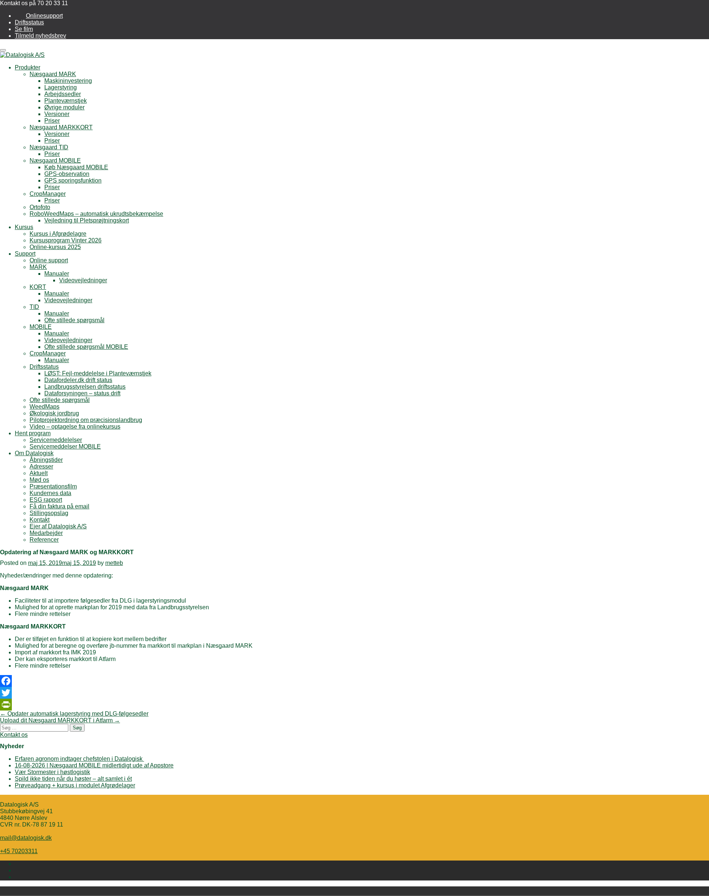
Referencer (44, 539)
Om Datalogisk (34, 453)
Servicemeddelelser (56, 440)
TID (34, 307)
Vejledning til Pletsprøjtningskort (86, 220)
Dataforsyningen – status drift (82, 393)
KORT (38, 287)
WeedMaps (44, 406)
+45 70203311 (19, 851)
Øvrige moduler (64, 107)
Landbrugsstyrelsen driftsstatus (85, 387)
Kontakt (39, 520)
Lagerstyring (60, 87)
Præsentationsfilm (53, 486)
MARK (38, 267)
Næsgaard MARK (53, 74)
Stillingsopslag (49, 513)
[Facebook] (354, 681)
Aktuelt (39, 473)
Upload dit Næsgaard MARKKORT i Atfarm (60, 720)
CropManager (48, 194)
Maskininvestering (68, 81)
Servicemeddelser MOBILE (65, 446)
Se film (24, 29)
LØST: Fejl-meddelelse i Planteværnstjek (97, 373)
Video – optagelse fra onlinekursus (75, 426)
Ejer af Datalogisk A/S (58, 526)
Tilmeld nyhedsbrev (40, 36)
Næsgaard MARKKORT (61, 127)
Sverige (202, 890)
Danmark (181, 890)
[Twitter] (354, 693)
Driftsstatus (29, 22)
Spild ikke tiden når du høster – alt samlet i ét (73, 779)
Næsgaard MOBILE (55, 160)
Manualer (56, 273)
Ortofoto (40, 207)
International (212, 890)
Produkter (27, 67)
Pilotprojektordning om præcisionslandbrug (86, 420)
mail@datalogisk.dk (26, 838)
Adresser (41, 466)
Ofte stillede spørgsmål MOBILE (86, 347)
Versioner (56, 114)
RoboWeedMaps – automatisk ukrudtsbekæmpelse (96, 214)
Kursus (24, 227)
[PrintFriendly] (354, 705)
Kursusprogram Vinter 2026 (66, 240)
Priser (52, 120)
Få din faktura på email (59, 506)
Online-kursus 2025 (55, 247)
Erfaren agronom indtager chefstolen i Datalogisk (79, 759)
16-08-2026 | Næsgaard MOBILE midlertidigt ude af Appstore (94, 765)
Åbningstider (46, 460)
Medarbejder (46, 533)
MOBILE (41, 327)
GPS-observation (66, 174)
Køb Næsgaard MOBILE (76, 167)
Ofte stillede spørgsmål (74, 320)
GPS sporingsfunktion (73, 180)
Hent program (33, 433)
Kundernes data (50, 493)
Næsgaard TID (49, 147)
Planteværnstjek (65, 101)
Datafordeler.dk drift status (78, 380)
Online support (49, 260)
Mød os (39, 480)
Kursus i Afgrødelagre (58, 234)
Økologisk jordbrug (54, 413)
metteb (114, 563)
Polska (192, 890)
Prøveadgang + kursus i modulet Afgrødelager (75, 785)
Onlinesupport (44, 16)
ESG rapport (46, 500)
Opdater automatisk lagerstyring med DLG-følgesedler (74, 714)
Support (25, 254)
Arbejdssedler (62, 94)
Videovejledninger (83, 280)
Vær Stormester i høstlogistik (52, 772)
